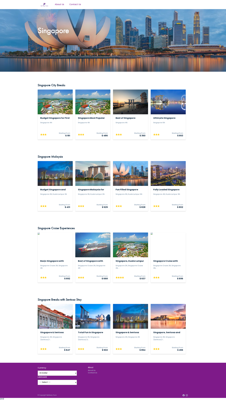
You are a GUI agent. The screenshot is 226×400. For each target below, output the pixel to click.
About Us (59, 5)
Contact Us (75, 5)
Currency (42, 368)
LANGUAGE (42, 377)
